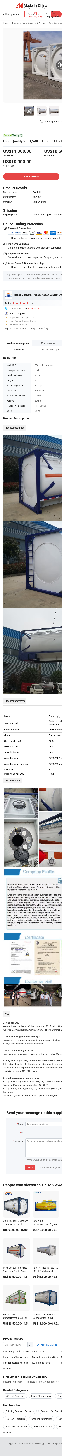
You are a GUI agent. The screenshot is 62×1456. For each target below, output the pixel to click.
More (6, 1432)
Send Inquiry (31, 176)
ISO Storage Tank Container (16, 1351)
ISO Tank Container (15, 1395)
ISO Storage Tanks (41, 1362)
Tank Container (55, 23)
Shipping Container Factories (20, 1411)
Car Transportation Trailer (15, 1362)
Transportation (18, 23)
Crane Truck (38, 1351)
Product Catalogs (48, 1344)
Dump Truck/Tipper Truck (15, 1356)
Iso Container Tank (43, 1426)
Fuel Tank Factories (15, 1418)
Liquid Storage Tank (41, 1395)
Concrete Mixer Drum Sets (45, 1356)
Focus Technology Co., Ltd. (40, 1443)
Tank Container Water (16, 1426)
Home (5, 23)
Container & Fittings (36, 23)
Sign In (8, 328)
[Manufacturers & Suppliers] (31, 5)
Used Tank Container (41, 1418)
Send (30, 1167)
